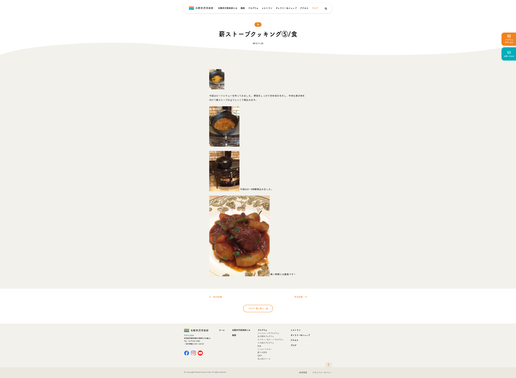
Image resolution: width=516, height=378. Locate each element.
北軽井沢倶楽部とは (227, 8)
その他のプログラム (265, 343)
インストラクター (264, 349)
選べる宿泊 (262, 352)
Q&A (259, 355)
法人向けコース (263, 359)
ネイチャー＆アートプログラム (270, 339)
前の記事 (217, 296)
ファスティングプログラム (268, 333)
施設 (243, 8)
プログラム (253, 8)
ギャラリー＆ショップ (286, 8)
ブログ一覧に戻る (256, 308)
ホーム (222, 330)
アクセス (304, 8)
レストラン (267, 8)
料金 (259, 346)
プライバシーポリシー (322, 372)
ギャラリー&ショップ (300, 335)
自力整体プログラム (265, 336)
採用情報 (303, 372)
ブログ (315, 8)
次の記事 (298, 296)
